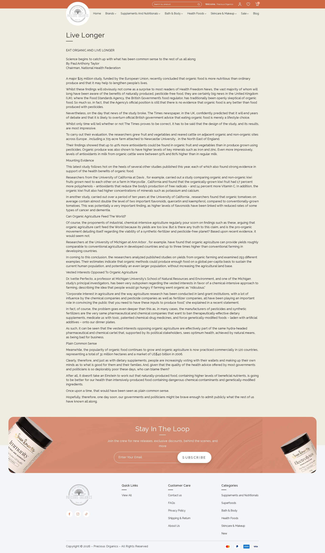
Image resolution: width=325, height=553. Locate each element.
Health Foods (229, 518)
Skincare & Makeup (233, 525)
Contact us (175, 495)
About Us (174, 525)
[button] (177, 4)
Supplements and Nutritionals (239, 495)
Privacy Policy (177, 510)
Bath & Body (229, 510)
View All (127, 495)
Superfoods (228, 503)
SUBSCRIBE (194, 457)
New (224, 533)
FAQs (171, 503)
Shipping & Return (179, 518)
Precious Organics (106, 546)
